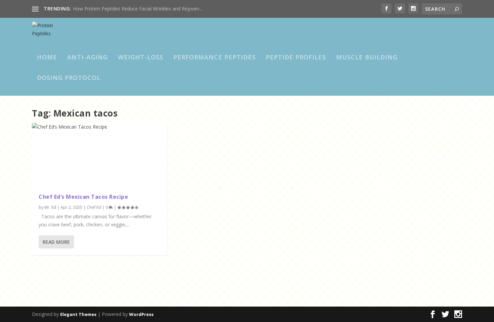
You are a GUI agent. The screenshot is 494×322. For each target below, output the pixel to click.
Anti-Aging (87, 57)
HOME (47, 57)
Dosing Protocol (68, 78)
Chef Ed (94, 207)
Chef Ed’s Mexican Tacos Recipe (83, 196)
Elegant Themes (78, 314)
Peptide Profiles (296, 57)
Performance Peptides (214, 57)
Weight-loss (140, 57)
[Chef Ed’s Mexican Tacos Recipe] (99, 155)
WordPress (141, 314)
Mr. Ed (50, 207)
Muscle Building (367, 57)
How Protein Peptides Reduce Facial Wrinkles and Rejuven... (137, 8)
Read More (56, 242)
